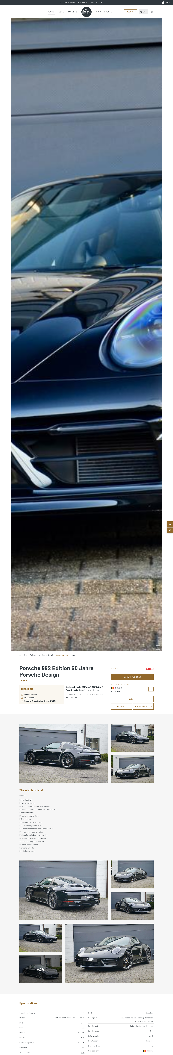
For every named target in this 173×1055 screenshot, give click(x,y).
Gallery (33, 655)
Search (51, 12)
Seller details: (120, 684)
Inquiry (74, 655)
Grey (151, 1031)
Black (151, 1036)
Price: (114, 669)
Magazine (72, 12)
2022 (82, 1013)
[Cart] (152, 11)
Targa (82, 1023)
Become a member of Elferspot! (81, 2)
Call (133, 699)
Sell (61, 12)
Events (108, 12)
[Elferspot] (86, 12)
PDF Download (144, 706)
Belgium (150, 1051)
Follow (129, 12)
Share (122, 706)
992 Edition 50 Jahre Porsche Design (69, 1018)
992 (83, 1028)
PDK (82, 1052)
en (144, 12)
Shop (98, 12)
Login (167, 2)
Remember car (133, 677)
